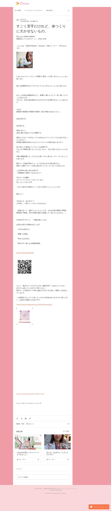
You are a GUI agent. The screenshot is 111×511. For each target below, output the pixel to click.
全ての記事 (18, 10)
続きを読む (49, 10)
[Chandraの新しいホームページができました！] (28, 441)
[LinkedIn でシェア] (26, 418)
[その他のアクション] (68, 20)
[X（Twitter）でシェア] (21, 418)
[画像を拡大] (24, 60)
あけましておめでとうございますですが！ (57, 453)
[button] (68, 10)
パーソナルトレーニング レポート (33, 10)
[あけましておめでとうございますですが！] (57, 441)
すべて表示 (66, 431)
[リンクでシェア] (30, 418)
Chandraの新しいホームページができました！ (28, 453)
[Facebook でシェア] (17, 418)
